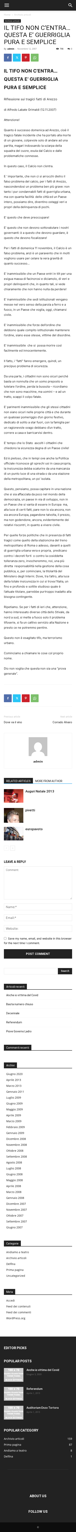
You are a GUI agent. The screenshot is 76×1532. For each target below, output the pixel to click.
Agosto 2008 (14, 1162)
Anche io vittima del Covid (22, 995)
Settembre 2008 (16, 1156)
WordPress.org (15, 1318)
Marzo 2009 (13, 1121)
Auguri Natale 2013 (39, 791)
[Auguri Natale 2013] (13, 796)
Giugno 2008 (14, 1174)
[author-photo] (38, 756)
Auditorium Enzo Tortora (43, 1407)
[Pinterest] (26, 58)
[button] (6, 5)
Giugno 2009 (14, 1103)
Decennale (12, 1013)
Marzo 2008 (13, 1192)
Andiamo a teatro (17, 1252)
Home (7, 14)
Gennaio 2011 (15, 1091)
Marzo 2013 (13, 1086)
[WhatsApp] (35, 58)
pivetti (30, 810)
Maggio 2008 (14, 1180)
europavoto (34, 829)
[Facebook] (8, 58)
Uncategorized (15, 1276)
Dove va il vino (13, 722)
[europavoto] (13, 833)
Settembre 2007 (16, 1221)
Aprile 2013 (13, 1080)
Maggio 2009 (14, 1109)
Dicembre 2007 (16, 1204)
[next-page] (12, 848)
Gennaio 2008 (15, 1198)
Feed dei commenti (18, 1312)
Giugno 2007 (14, 1227)
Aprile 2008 (13, 1186)
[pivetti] (13, 815)
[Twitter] (17, 58)
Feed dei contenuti (18, 1306)
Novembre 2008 (16, 1145)
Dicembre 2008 (16, 1139)
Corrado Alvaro (62, 722)
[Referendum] (13, 1394)
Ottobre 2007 (14, 1215)
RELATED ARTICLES (18, 781)
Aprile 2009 (13, 1115)
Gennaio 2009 (15, 1133)
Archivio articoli (22, 14)
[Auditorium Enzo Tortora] (13, 1413)
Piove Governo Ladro (19, 1031)
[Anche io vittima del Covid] (13, 1375)
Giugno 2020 (14, 1074)
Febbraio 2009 (15, 1127)
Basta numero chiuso (19, 1004)
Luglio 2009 (13, 1097)
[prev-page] (6, 848)
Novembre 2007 (16, 1209)
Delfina (10, 1264)
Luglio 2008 (13, 1168)
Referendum (14, 1022)
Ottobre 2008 (14, 1150)
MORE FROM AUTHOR (48, 781)
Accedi (10, 1300)
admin (10, 48)
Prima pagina (15, 1270)
